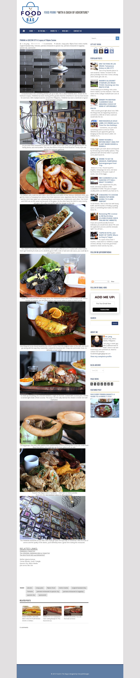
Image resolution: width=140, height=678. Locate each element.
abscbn (58, 44)
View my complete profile (101, 356)
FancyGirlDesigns (83, 674)
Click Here (61, 493)
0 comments (48, 44)
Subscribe (104, 310)
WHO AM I (65, 31)
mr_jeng (108, 337)
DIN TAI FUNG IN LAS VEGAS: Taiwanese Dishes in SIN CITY (107, 66)
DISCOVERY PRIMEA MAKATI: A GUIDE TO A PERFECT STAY (102, 395)
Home (31, 31)
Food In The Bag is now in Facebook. (44, 493)
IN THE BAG (41, 31)
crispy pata (65, 44)
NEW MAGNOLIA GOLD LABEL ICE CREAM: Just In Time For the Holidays (109, 123)
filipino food (73, 44)
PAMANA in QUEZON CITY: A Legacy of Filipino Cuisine (38, 40)
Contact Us (78, 31)
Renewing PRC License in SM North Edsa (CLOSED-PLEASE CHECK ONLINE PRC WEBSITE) (108, 217)
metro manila (82, 44)
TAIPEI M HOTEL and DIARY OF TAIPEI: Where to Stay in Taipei (108, 235)
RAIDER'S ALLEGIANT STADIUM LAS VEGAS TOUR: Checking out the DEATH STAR (109, 84)
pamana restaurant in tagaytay (74, 46)
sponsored (31, 48)
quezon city (23, 48)
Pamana (37, 46)
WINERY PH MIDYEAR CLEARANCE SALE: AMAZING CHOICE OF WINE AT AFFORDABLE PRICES (103, 104)
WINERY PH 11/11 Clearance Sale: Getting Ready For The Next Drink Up (51, 619)
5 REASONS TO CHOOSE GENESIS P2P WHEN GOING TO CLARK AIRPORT (108, 198)
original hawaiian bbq (27, 46)
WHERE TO (53, 31)
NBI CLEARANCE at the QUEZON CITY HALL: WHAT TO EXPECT (108, 180)
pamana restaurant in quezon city (52, 46)
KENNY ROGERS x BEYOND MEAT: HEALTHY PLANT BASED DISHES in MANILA (31, 619)
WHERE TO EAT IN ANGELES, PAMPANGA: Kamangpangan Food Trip (108, 162)
